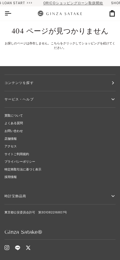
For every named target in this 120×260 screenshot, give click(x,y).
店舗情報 (10, 138)
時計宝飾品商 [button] (17, 196)
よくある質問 (13, 123)
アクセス (10, 146)
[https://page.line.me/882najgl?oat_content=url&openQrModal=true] (17, 247)
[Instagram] (6, 247)
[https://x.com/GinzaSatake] (28, 247)
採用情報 (10, 177)
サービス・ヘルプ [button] (19, 99)
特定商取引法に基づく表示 (22, 169)
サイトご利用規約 (16, 154)
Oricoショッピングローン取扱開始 (70, 3)
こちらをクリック (63, 43)
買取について (13, 115)
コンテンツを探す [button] (19, 82)
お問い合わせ (13, 131)
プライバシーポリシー (19, 161)
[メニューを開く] (12, 13)
